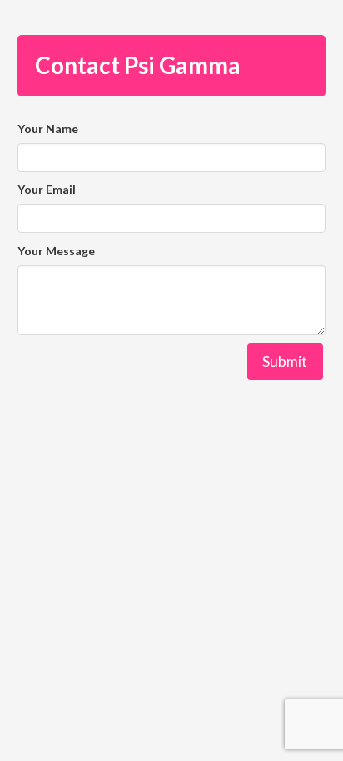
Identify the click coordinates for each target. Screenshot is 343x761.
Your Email (46, 189)
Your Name (47, 128)
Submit (284, 361)
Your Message (56, 251)
